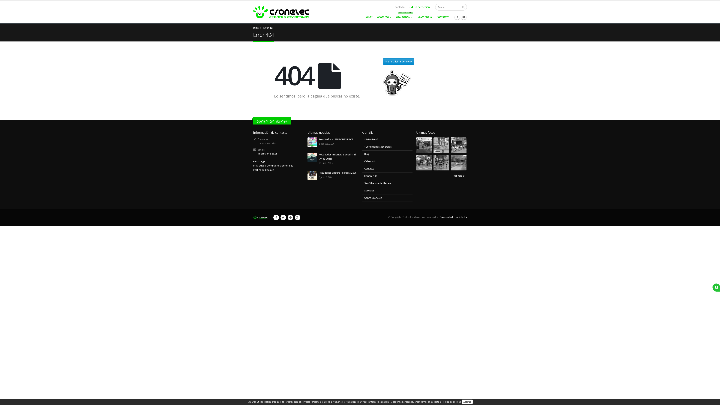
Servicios (369, 190)
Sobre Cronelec (373, 198)
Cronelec (382, 17)
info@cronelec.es (268, 153)
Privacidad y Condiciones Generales (273, 165)
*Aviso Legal (371, 139)
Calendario (404, 16)
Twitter (283, 217)
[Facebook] (457, 17)
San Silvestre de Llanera (377, 183)
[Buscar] (463, 7)
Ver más (458, 175)
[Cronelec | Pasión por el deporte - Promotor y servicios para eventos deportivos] (281, 12)
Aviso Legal (259, 161)
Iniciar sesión (422, 7)
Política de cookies (451, 401)
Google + (297, 217)
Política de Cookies (263, 170)
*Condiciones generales (378, 146)
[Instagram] (463, 17)
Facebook (276, 217)
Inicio (368, 17)
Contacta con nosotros (272, 121)
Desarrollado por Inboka (453, 217)
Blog (366, 154)
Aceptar (467, 401)
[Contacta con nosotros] (716, 287)
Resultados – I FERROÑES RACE (336, 139)
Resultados (424, 17)
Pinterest (290, 217)
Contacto (400, 7)
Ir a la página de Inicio (398, 61)
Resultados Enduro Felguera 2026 (337, 172)
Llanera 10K (370, 176)
